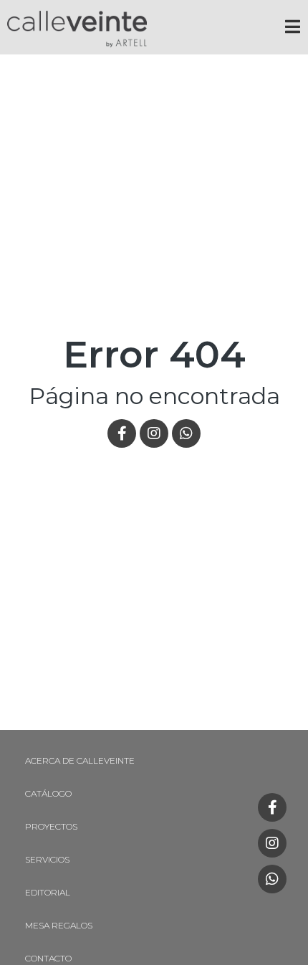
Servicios (47, 859)
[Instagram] (272, 843)
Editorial (47, 892)
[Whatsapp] (272, 879)
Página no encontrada (154, 396)
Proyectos (51, 826)
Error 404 (154, 354)
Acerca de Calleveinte (80, 760)
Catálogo (48, 793)
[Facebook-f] (272, 807)
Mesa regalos (58, 925)
